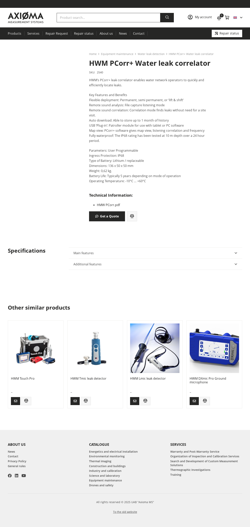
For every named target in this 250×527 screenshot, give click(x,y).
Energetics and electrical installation (113, 451)
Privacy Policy (17, 461)
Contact (13, 456)
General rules (17, 466)
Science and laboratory (104, 475)
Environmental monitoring (107, 456)
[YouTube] (23, 476)
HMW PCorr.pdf (108, 205)
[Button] (15, 401)
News (11, 451)
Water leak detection (151, 54)
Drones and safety (101, 485)
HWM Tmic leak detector (88, 378)
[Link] (200, 18)
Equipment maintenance (117, 54)
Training (175, 475)
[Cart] (227, 18)
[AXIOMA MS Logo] (26, 17)
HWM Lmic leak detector (148, 378)
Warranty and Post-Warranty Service (194, 451)
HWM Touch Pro (23, 378)
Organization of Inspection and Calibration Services (204, 456)
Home (93, 54)
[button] (237, 17)
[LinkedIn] (16, 476)
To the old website (125, 512)
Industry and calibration (105, 471)
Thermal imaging (100, 461)
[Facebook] (10, 476)
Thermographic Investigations (190, 470)
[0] (219, 17)
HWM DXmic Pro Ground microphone (208, 380)
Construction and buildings (107, 466)
